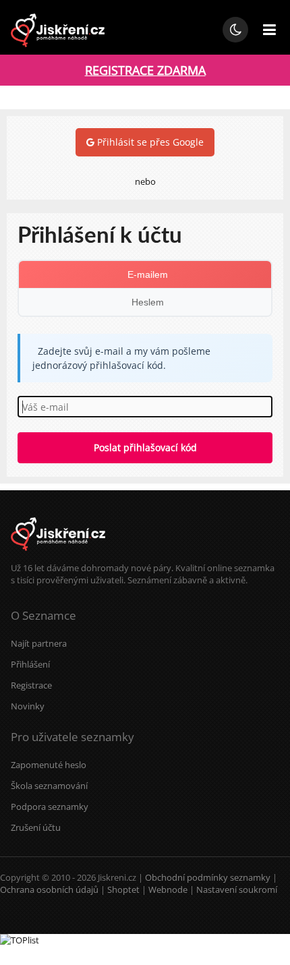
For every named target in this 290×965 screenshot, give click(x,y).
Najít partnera (39, 643)
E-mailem (147, 274)
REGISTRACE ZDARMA (145, 70)
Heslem (148, 302)
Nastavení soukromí (236, 889)
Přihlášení (30, 664)
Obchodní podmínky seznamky (207, 877)
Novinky (28, 706)
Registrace (31, 685)
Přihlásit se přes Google (149, 142)
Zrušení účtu (36, 827)
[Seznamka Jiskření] (58, 556)
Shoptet (123, 889)
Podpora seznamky (49, 806)
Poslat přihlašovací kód (145, 447)
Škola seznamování (49, 786)
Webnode (167, 889)
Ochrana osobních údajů (49, 889)
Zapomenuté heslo (48, 765)
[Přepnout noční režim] (235, 29)
